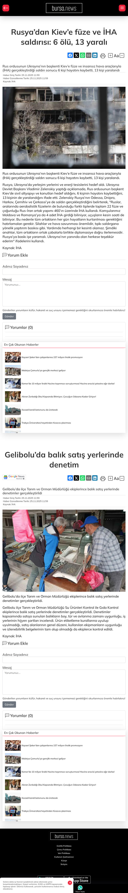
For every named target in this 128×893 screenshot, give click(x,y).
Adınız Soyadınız (15, 266)
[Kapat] (70, 882)
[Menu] (122, 8)
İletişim (64, 864)
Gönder (9, 316)
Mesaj (7, 279)
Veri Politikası (64, 853)
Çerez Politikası (64, 849)
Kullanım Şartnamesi (64, 857)
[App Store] (77, 880)
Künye (64, 860)
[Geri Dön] (5, 8)
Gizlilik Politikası (64, 846)
